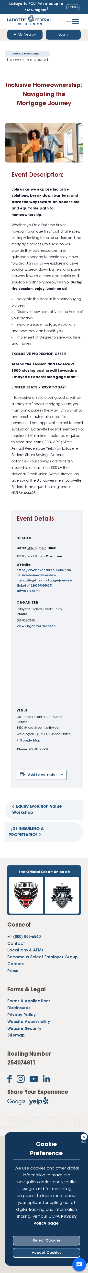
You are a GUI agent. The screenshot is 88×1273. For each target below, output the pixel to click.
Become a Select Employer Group (42, 957)
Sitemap (16, 1035)
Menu (68, 21)
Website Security (24, 1029)
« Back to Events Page (25, 53)
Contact (16, 944)
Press (12, 971)
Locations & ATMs (25, 950)
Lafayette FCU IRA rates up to (36, 7)
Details (73, 7)
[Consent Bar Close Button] (84, 1136)
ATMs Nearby (25, 35)
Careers (15, 964)
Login (63, 35)
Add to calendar (42, 775)
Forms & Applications (29, 1001)
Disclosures (18, 1008)
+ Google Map (28, 740)
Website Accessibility (28, 1022)
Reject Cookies (46, 1241)
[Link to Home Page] (29, 21)
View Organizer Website (36, 626)
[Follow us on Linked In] (46, 1080)
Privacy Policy (21, 1015)
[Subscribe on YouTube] (34, 1080)
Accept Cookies (46, 1253)
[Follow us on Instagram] (21, 1080)
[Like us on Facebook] (9, 1080)
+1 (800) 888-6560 (24, 937)
